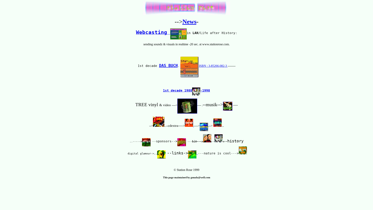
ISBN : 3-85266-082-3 (213, 65)
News (189, 21)
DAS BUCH (168, 65)
